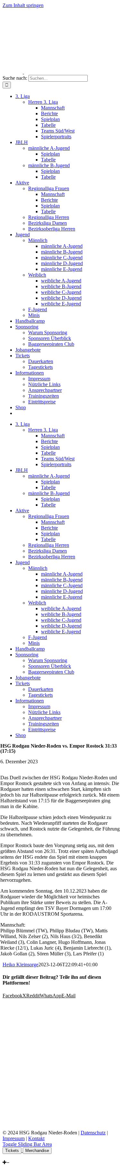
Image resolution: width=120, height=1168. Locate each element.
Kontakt (36, 1138)
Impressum (14, 1138)
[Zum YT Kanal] (13, 1156)
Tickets (12, 1150)
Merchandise (37, 1150)
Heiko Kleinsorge (20, 964)
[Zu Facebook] (4, 1156)
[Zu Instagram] (8, 1156)
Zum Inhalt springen (23, 5)
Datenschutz (93, 1132)
